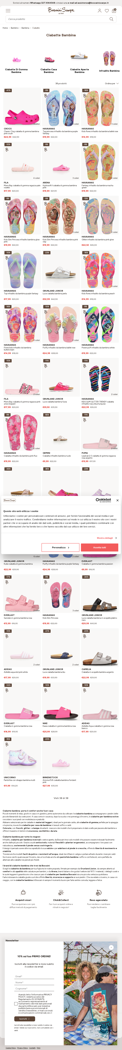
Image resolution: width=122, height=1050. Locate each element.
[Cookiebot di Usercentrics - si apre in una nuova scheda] (98, 500)
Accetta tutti (99, 547)
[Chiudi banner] (117, 500)
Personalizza (58, 547)
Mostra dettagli (105, 538)
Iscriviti (23, 1018)
